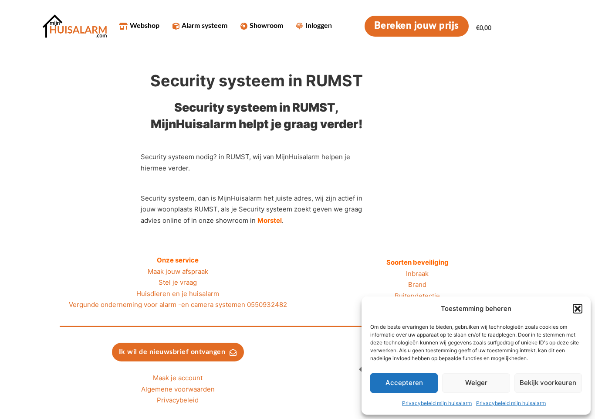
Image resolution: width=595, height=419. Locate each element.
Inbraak (417, 273)
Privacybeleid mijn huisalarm (437, 403)
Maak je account (178, 378)
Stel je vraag (178, 282)
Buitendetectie (417, 296)
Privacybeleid (178, 400)
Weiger (476, 382)
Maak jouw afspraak (178, 271)
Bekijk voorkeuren (548, 382)
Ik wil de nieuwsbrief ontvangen (172, 351)
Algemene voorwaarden (178, 389)
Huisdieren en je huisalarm (177, 294)
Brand (417, 284)
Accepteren (404, 382)
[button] (577, 308)
